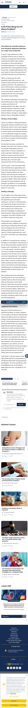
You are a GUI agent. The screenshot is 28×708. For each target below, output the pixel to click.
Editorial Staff (14, 635)
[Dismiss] (26, 302)
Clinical (12, 6)
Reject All (14, 701)
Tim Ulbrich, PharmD (9, 512)
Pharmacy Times (5, 19)
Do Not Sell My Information (14, 640)
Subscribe (20, 404)
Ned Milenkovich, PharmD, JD (11, 543)
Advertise (14, 631)
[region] (14, 690)
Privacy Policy (14, 637)
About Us (14, 628)
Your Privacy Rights (14, 642)
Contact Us (14, 633)
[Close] (26, 675)
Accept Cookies (14, 705)
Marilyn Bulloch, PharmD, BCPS (11, 574)
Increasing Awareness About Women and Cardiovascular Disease (8, 383)
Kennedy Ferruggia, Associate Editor (13, 453)
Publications (5, 417)
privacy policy (8, 409)
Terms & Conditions (14, 639)
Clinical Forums (14, 630)
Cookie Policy (13, 693)
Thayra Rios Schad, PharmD (11, 483)
